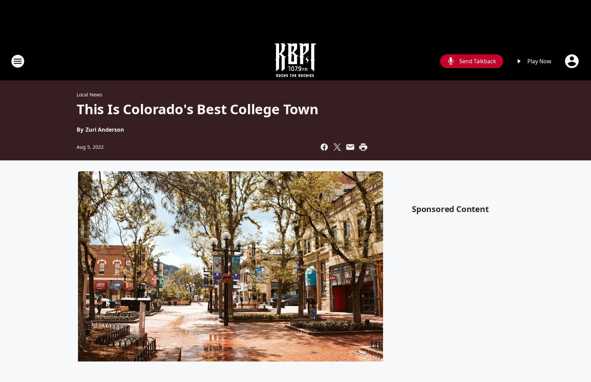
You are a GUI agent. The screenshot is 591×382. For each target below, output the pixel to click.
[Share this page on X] (337, 147)
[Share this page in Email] (350, 147)
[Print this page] (363, 147)
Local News (89, 94)
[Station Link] (295, 61)
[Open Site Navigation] (18, 61)
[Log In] (572, 61)
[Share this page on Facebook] (324, 147)
